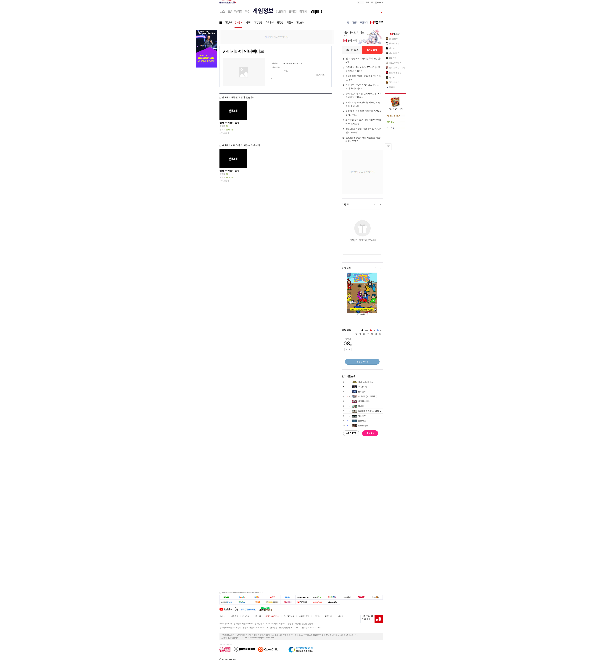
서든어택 (362, 416)
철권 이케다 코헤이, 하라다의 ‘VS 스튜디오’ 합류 (364, 78)
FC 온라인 (362, 386)
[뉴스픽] (287, 602)
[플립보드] (302, 602)
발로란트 (362, 391)
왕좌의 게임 (394, 43)
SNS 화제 (372, 50)
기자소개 (339, 616)
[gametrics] (227, 602)
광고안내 (245, 616)
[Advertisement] (276, 37)
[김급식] (257, 602)
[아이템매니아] (242, 602)
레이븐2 (392, 58)
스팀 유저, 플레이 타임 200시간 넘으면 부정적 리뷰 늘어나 (363, 69)
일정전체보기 (362, 361)
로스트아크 (363, 425)
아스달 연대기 (395, 63)
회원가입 (369, 2)
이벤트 (345, 204)
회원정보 (328, 616)
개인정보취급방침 (272, 616)
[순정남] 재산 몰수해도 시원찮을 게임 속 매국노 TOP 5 (364, 139)
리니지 (361, 406)
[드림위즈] (375, 597)
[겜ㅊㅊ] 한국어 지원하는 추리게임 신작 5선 (364, 60)
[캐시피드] (317, 602)
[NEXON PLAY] (302, 597)
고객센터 (316, 616)
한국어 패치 (394, 82)
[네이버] (227, 597)
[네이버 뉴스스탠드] (267, 609)
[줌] (287, 597)
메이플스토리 (364, 401)
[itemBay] (332, 597)
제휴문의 (234, 616)
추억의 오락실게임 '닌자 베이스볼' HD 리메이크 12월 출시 (363, 95)
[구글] (242, 597)
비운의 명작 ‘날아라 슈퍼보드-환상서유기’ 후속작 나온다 (363, 87)
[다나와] (317, 597)
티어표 (392, 77)
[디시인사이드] (332, 602)
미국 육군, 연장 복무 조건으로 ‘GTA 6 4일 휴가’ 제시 (363, 113)
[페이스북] (250, 609)
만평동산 (346, 268)
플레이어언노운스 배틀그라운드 (372, 411)
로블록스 (362, 421)
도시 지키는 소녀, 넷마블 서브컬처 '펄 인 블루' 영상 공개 (364, 104)
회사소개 (222, 616)
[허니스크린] (272, 602)
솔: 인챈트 (393, 38)
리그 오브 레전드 (365, 382)
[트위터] (238, 609)
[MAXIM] (347, 597)
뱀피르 (392, 48)
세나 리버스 (394, 53)
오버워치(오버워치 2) (367, 396)
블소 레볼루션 (395, 72)
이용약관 (257, 616)
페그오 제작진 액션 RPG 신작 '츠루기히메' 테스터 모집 (364, 122)
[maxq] (361, 597)
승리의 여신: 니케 (397, 68)
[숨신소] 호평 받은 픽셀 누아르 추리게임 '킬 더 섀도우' (364, 130)
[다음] (257, 597)
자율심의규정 (303, 616)
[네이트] (272, 597)
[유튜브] (227, 609)
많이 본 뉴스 (352, 50)
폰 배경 (392, 87)
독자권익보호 (289, 616)
